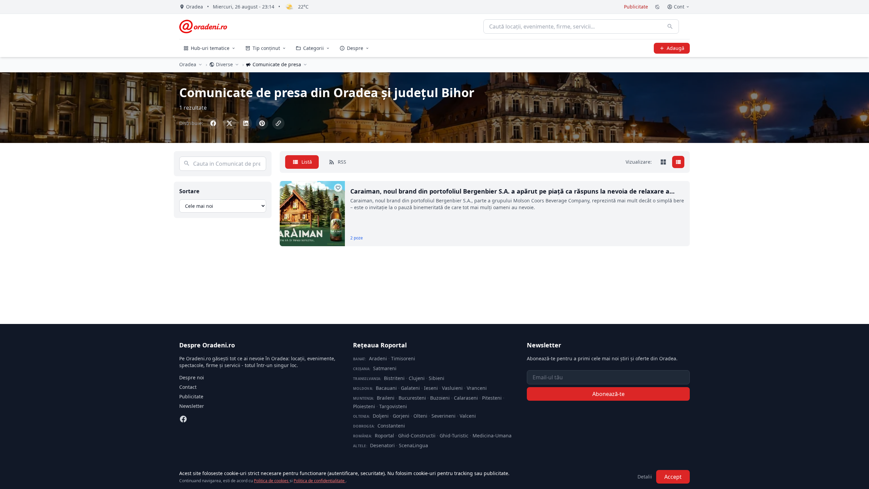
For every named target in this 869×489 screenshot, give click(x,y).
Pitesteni (492, 398)
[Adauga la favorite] (338, 188)
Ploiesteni (364, 406)
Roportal (384, 435)
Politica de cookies (272, 481)
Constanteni (391, 425)
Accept (673, 477)
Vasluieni (452, 388)
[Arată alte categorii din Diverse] (237, 64)
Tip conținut (266, 48)
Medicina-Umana (492, 435)
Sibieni (436, 378)
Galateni (410, 388)
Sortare (189, 191)
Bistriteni (394, 378)
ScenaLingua (413, 445)
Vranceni (477, 388)
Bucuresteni (412, 398)
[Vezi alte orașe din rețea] (200, 64)
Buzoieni (440, 398)
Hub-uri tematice (210, 48)
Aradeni (378, 358)
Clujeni (417, 378)
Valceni (468, 416)
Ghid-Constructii (417, 435)
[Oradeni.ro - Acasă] (203, 26)
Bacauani (386, 388)
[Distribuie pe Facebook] (213, 123)
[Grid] (663, 162)
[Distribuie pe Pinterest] (262, 123)
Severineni (443, 416)
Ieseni (431, 388)
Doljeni (381, 416)
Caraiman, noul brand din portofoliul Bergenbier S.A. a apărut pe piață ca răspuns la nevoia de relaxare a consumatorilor (509, 191)
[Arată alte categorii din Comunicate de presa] (305, 64)
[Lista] (678, 162)
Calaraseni (466, 398)
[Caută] (670, 26)
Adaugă (675, 48)
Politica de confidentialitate (320, 481)
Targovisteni (393, 406)
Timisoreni (403, 358)
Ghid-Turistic (454, 435)
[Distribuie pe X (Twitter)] (229, 123)
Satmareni (384, 368)
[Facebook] (183, 419)
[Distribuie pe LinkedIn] (246, 123)
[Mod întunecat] (657, 7)
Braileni (385, 398)
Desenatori (382, 445)
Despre (355, 48)
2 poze (356, 238)
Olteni (420, 416)
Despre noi (191, 377)
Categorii (313, 48)
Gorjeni (401, 416)
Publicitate (636, 6)
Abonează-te (608, 394)
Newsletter (191, 406)
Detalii (644, 476)
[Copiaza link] (278, 123)
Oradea (187, 64)
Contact (188, 387)
